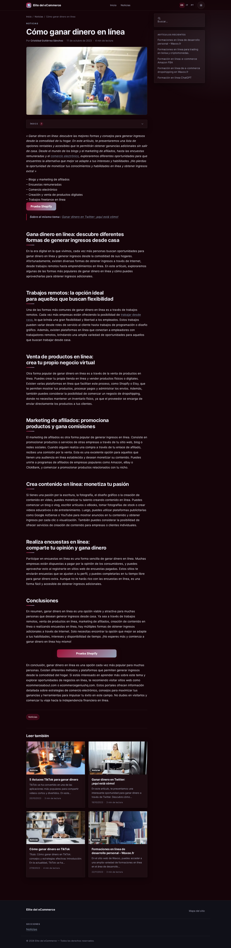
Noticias (125, 5)
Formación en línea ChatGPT (175, 77)
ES (182, 5)
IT (187, 5)
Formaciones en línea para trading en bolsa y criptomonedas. (178, 51)
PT (192, 5)
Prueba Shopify (41, 206)
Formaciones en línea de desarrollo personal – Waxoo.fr (179, 41)
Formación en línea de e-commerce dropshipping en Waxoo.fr (179, 70)
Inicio (113, 5)
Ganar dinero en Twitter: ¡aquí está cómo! (90, 217)
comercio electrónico (65, 156)
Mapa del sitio (197, 910)
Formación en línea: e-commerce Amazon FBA (177, 60)
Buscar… (163, 21)
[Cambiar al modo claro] (201, 5)
